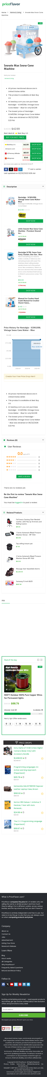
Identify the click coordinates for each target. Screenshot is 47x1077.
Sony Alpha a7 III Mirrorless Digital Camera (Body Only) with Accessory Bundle (28, 751)
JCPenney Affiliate (13, 153)
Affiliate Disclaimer (33, 1064)
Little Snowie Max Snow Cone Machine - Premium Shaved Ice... (30, 231)
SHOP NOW (36, 144)
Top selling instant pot (24, 544)
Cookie (12, 1064)
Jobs (3, 937)
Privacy (6, 1064)
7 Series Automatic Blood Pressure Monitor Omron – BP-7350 (28, 534)
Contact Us (6, 934)
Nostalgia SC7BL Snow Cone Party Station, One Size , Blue (30, 253)
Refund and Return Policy (11, 971)
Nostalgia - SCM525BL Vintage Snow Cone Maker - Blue (29, 199)
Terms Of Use (21, 1064)
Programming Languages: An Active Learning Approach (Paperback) (26, 770)
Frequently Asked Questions (12, 968)
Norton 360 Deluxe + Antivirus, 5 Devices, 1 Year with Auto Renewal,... (27, 805)
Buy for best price (15, 137)
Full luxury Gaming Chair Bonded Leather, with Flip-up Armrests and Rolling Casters (29, 521)
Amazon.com (10, 149)
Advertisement (7, 940)
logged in (19, 502)
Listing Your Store (8, 943)
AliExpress (10, 158)
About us (5, 931)
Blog (3, 955)
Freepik (35, 1072)
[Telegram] (28, 984)
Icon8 (38, 1074)
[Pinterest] (20, 984)
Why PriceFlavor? (8, 964)
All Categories (7, 961)
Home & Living (15, 12)
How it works (6, 958)
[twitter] (7, 984)
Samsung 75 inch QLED (24, 581)
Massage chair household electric (28, 569)
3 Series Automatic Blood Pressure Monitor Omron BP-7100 (28, 557)
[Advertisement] (23, 629)
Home (4, 12)
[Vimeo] (16, 984)
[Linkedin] (24, 984)
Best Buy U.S (11, 145)
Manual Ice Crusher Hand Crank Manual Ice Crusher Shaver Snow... (28, 300)
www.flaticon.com (13, 1074)
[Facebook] (3, 984)
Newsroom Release (9, 946)
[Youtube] (11, 984)
